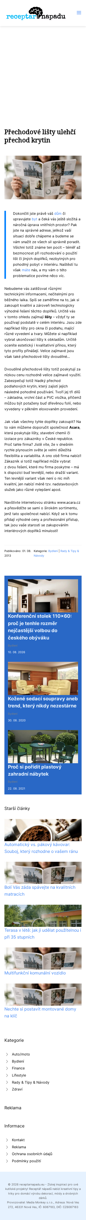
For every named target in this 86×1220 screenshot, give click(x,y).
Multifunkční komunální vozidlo (35, 973)
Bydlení (53, 551)
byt (34, 219)
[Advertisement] (43, 71)
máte (26, 270)
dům (58, 213)
